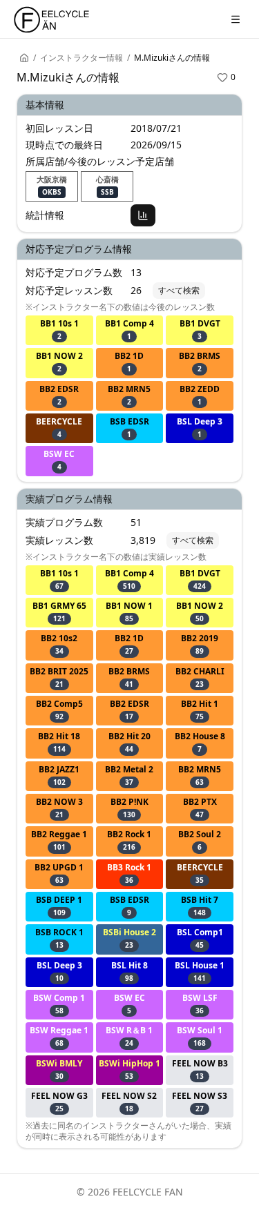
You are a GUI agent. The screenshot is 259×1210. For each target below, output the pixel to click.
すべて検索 (179, 290)
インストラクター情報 (81, 58)
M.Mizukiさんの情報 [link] (172, 58)
